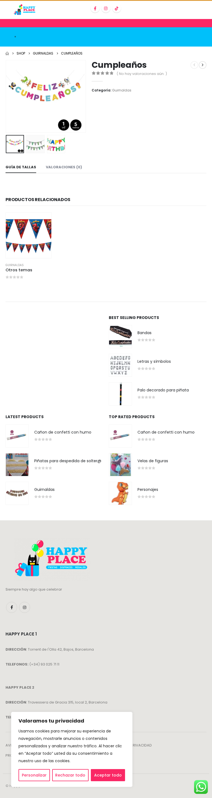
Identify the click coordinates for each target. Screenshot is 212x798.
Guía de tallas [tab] (21, 167)
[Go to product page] (28, 235)
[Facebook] (95, 8)
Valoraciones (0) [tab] (64, 167)
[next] (202, 65)
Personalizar (34, 775)
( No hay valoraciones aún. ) (141, 73)
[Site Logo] (25, 10)
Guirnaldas (121, 90)
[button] (12, 96)
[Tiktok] (116, 8)
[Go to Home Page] (7, 53)
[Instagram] (105, 8)
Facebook (11, 607)
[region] (71, 749)
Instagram (24, 607)
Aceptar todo (108, 775)
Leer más (42, 222)
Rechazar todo (70, 775)
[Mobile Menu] (15, 37)
